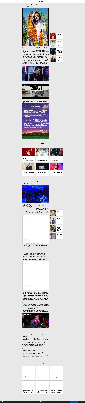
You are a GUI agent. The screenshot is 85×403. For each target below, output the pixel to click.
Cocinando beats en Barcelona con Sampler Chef (34, 182)
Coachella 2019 (32, 62)
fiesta (23, 55)
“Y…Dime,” (37, 101)
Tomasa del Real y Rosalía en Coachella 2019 (32, 5)
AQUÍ (8, 402)
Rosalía (43, 47)
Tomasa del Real (38, 47)
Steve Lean (42, 355)
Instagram (23, 355)
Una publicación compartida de (29, 243)
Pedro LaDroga (37, 307)
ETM (39, 355)
